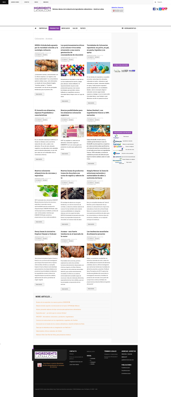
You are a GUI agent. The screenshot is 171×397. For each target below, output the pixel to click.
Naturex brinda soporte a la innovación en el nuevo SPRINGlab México (58, 306)
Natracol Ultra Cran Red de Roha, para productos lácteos (53, 335)
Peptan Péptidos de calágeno (128, 159)
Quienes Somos (15, 2)
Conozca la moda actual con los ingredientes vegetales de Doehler (57, 320)
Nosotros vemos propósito (127, 153)
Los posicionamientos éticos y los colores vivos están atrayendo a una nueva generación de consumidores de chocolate (72, 50)
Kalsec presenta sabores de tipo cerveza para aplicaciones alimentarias (58, 309)
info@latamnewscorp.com (76, 361)
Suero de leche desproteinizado (128, 156)
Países (83, 28)
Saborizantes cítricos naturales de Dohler (49, 331)
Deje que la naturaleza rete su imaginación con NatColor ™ (54, 327)
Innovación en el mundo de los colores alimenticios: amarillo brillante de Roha (60, 324)
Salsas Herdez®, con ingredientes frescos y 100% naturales (98, 112)
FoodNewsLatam (126, 367)
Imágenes (45, 2)
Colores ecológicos (129, 146)
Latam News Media (74, 364)
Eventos (26, 2)
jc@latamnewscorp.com (128, 359)
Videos (36, 2)
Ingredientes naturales (127, 140)
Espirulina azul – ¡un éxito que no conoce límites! (51, 313)
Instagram (92, 362)
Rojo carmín (129, 162)
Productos (54, 28)
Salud (75, 28)
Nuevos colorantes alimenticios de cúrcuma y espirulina (46, 173)
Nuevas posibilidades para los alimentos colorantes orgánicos (71, 112)
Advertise (114, 7)
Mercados (66, 28)
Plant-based (126, 136)
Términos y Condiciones (111, 354)
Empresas (43, 28)
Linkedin (92, 364)
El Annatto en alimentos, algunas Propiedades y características (45, 112)
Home (35, 28)
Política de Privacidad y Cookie (111, 357)
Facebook (92, 358)
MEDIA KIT (124, 357)
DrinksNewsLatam (126, 373)
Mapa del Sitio (91, 351)
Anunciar (130, 354)
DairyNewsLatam (126, 370)
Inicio (4, 2)
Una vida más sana (130, 149)
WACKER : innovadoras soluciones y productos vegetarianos (55, 317)
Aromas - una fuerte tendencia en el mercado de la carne (72, 233)
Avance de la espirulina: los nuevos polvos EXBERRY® (53, 302)
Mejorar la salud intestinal (128, 144)
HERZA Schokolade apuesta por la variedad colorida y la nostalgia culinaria (46, 47)
